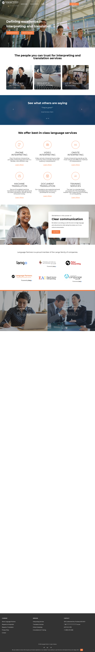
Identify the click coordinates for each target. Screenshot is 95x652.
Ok (81, 649)
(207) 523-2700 (68, 627)
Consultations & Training (39, 630)
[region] (47, 112)
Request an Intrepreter (8, 624)
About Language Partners (9, 621)
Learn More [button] (19, 164)
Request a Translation (7, 627)
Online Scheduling (37, 627)
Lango (51, 644)
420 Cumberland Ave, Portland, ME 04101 (74, 621)
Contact (4, 633)
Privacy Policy (5, 630)
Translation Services (38, 624)
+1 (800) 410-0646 (68, 630)
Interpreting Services (38, 621)
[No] (93, 650)
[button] (12, 33)
